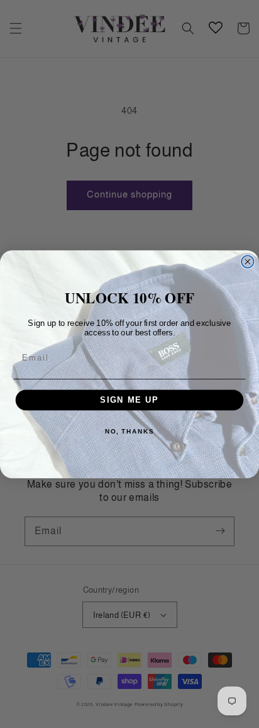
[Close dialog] (247, 261)
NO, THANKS (129, 431)
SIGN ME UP (129, 399)
